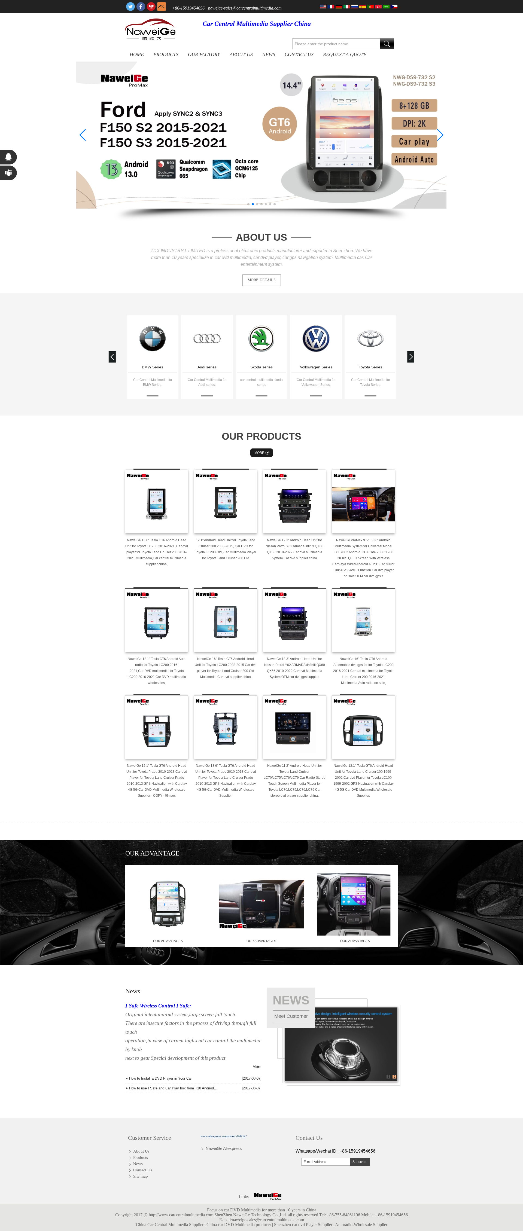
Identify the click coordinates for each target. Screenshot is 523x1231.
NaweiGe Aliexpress (224, 1148)
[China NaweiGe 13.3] (294, 620)
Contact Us (299, 54)
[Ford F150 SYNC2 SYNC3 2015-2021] (261, 135)
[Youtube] (151, 6)
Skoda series (261, 367)
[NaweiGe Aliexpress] (161, 6)
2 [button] (395, 1077)
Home (137, 54)
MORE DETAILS (262, 280)
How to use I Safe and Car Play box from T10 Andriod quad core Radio (173, 1088)
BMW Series (152, 367)
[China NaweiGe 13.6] (156, 501)
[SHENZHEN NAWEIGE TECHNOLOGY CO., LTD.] (150, 29)
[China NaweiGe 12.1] (156, 620)
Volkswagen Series (316, 367)
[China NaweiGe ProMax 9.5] (363, 501)
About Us (241, 54)
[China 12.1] (225, 501)
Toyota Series (370, 367)
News (268, 54)
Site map (140, 1176)
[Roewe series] (152, 339)
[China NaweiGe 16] (225, 620)
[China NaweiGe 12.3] (294, 501)
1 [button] (389, 1077)
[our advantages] (168, 934)
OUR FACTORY (204, 54)
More (259, 453)
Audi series (207, 367)
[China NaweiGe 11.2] (294, 727)
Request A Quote (344, 54)
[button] (248, 204)
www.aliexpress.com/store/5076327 (223, 1136)
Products (165, 54)
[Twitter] (130, 6)
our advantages (168, 941)
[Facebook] (140, 6)
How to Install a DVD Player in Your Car (160, 1078)
